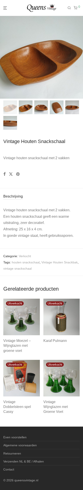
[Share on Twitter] (11, 174)
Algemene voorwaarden (20, 445)
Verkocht (25, 256)
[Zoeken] (71, 8)
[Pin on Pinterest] (18, 174)
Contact (8, 469)
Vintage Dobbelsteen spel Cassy (17, 407)
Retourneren (12, 453)
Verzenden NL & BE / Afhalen (23, 461)
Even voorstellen (15, 437)
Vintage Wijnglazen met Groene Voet (55, 407)
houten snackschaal (26, 262)
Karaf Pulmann (55, 341)
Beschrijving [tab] (13, 196)
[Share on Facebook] (4, 174)
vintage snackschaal (17, 268)
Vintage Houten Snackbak (59, 262)
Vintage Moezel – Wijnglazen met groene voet (17, 346)
